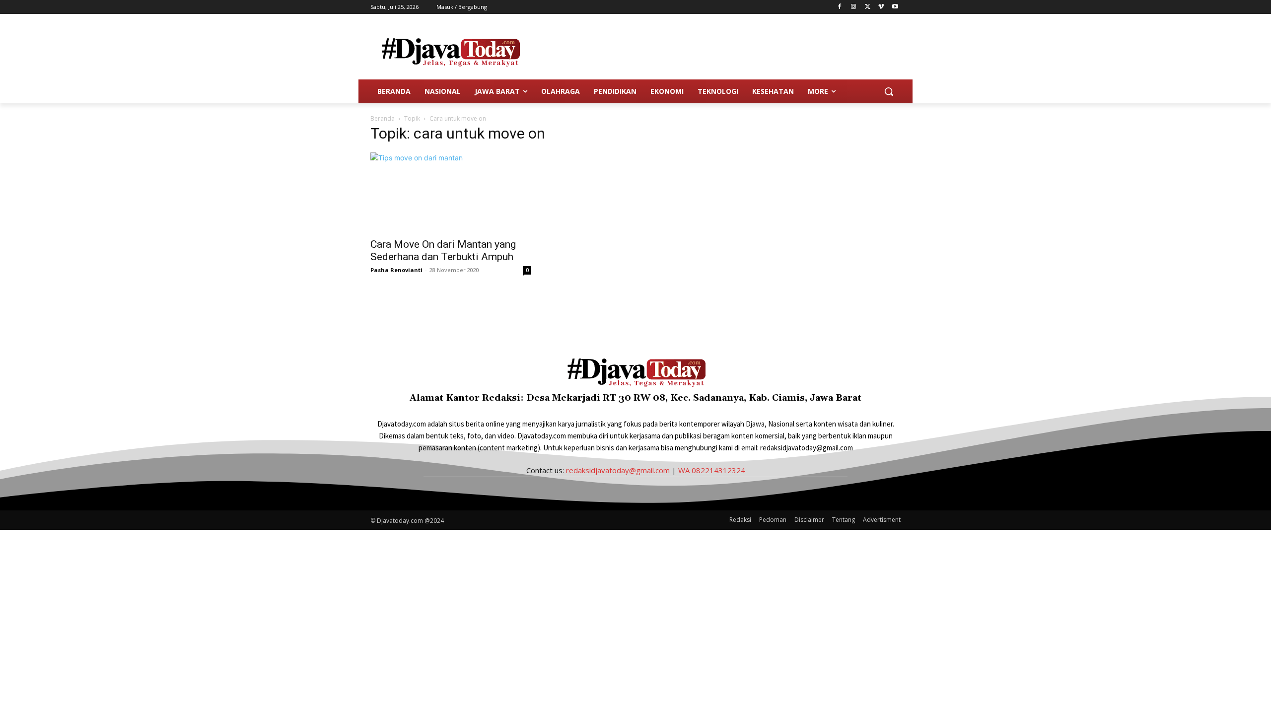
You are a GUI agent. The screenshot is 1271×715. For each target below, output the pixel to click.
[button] (889, 91)
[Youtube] (895, 7)
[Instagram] (853, 7)
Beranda (382, 118)
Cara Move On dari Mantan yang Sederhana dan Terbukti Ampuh (443, 250)
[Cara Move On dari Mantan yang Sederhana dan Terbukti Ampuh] (450, 192)
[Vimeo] (881, 7)
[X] (867, 7)
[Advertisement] (710, 50)
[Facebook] (840, 7)
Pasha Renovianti (396, 270)
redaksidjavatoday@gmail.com (618, 470)
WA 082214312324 (711, 470)
